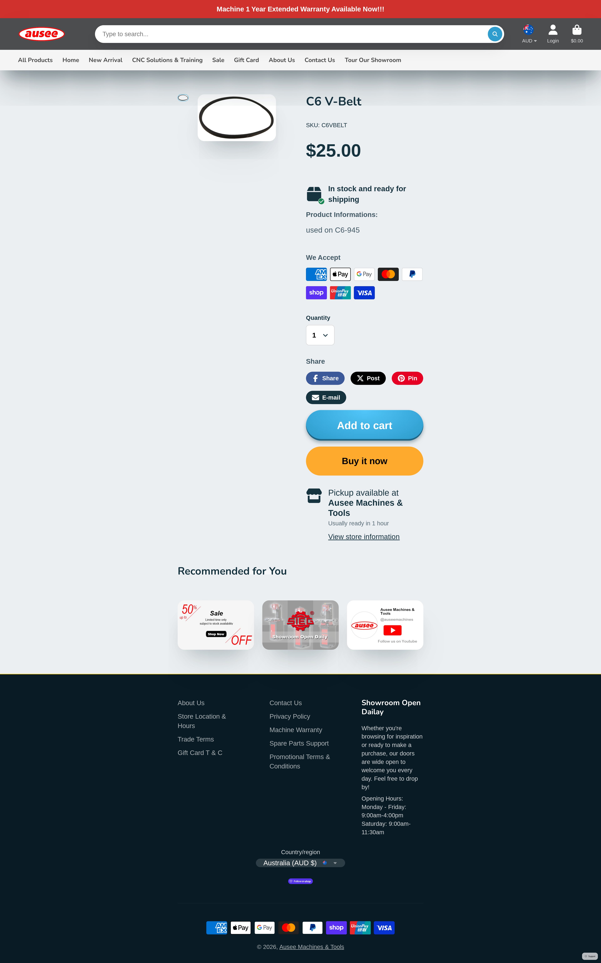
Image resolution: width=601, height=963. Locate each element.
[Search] (495, 34)
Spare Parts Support (299, 743)
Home (70, 60)
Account (553, 34)
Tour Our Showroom (373, 60)
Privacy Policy (290, 716)
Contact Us (320, 60)
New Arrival (105, 60)
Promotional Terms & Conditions (300, 761)
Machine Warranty (296, 730)
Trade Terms (196, 739)
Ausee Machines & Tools (311, 946)
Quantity (318, 317)
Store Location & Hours (202, 721)
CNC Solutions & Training (167, 60)
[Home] (41, 34)
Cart (577, 34)
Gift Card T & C (200, 752)
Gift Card (246, 60)
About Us (282, 60)
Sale (218, 60)
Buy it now (364, 461)
